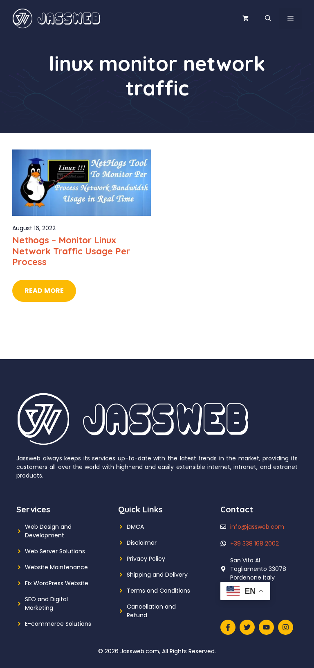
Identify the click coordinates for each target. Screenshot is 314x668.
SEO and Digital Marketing (46, 603)
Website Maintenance (56, 567)
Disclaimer (142, 543)
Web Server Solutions (55, 551)
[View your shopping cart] (245, 18)
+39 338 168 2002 (254, 543)
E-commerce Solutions (58, 624)
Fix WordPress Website (56, 583)
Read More (44, 290)
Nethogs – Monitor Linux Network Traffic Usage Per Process (71, 250)
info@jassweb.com (257, 527)
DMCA (135, 527)
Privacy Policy (146, 559)
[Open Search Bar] (268, 18)
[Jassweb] (57, 18)
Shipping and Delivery (157, 575)
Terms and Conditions (158, 590)
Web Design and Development (48, 531)
